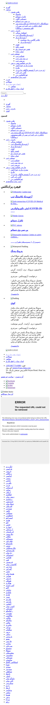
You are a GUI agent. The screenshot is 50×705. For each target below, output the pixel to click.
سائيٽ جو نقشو (7, 377)
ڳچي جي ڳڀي (21, 72)
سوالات (9, 82)
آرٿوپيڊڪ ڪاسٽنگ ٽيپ (24, 35)
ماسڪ (18, 14)
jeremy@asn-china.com (21, 368)
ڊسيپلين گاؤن (21, 19)
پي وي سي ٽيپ (22, 58)
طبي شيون (15, 12)
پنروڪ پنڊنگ (17, 251)
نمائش (13, 86)
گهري (8, 7)
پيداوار (8, 10)
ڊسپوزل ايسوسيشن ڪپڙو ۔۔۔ (26, 241)
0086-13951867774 (13, 366)
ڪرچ (18, 68)
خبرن (8, 79)
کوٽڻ (17, 45)
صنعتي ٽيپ (15, 54)
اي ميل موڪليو (7, 394)
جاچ (17, 294)
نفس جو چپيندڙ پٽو (23, 49)
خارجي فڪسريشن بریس (21, 63)
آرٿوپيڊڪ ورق (21, 38)
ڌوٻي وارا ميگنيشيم (18, 77)
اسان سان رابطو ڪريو (15, 89)
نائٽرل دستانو (21, 17)
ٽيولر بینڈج (20, 51)
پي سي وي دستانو (19, 230)
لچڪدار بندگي (21, 33)
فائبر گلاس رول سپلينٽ (30, 40)
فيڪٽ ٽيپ (20, 56)
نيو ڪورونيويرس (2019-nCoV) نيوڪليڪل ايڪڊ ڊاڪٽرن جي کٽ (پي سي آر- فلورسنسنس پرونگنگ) (32, 26)
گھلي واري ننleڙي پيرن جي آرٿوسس (30, 70)
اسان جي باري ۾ (13, 84)
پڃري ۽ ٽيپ (15, 31)
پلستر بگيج (20, 47)
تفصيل (13, 294)
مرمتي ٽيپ (20, 61)
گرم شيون (19, 377)
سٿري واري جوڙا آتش (24, 65)
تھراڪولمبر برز (22, 75)
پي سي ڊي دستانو (23, 21)
